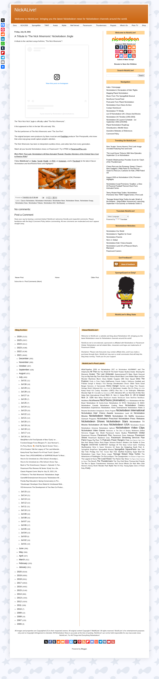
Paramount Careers (113, 251)
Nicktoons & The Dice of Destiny (118, 430)
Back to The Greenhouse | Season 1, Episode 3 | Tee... (40, 465)
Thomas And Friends (137, 461)
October (23, 366)
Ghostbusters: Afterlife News (117, 128)
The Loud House (104, 459)
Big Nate (90, 376)
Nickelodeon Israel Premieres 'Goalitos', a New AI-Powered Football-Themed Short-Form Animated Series (124, 186)
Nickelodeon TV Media (115, 111)
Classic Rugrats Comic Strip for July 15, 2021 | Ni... (39, 471)
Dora (15, 25)
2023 (19, 347)
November (24, 362)
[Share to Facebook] (54, 198)
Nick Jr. (109, 395)
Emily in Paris (95, 381)
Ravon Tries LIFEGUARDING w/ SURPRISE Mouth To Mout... (43, 455)
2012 (19, 601)
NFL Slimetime (116, 393)
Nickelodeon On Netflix (123, 416)
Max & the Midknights (128, 390)
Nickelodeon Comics (135, 405)
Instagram (62, 161)
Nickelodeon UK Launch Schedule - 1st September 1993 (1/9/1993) (121, 121)
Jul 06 (24, 525)
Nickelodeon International (130, 410)
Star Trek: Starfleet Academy (121, 452)
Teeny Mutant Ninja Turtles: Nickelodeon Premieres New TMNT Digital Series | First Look (124, 194)
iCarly (87, 468)
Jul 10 (24, 510)
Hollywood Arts (98, 388)
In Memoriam (116, 388)
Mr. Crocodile (96, 393)
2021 (19, 355)
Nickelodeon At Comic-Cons (97, 403)
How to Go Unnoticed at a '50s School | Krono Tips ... (40, 462)
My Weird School (106, 393)
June (21, 548)
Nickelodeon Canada (89, 405)
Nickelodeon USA (50, 203)
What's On (124, 25)
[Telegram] (2, 57)
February (23, 563)
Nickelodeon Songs (86, 201)
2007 (19, 620)
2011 (19, 605)
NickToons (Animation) (112, 400)
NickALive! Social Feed (115, 99)
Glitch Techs (135, 383)
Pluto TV (135, 25)
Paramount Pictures (88, 435)
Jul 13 (24, 499)
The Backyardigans (107, 456)
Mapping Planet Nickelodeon (117, 93)
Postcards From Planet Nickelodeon (120, 102)
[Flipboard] (2, 53)
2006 (19, 624)
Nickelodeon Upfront (107, 428)
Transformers (101, 463)
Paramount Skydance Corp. (99, 438)
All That (93, 372)
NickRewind (60, 203)
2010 (19, 609)
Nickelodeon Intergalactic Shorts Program (102, 411)
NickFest (133, 398)
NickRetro (85, 400)
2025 (19, 340)
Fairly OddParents (107, 381)
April (21, 556)
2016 (19, 586)
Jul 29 (24, 388)
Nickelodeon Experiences (90, 408)
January (23, 567)
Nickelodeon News (59, 201)
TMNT (46, 25)
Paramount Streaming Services (125, 437)
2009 (19, 613)
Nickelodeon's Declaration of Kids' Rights (122, 90)
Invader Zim (126, 388)
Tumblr (39, 161)
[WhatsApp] (2, 43)
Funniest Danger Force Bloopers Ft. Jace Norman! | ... (40, 443)
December (24, 358)
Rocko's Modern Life (124, 442)
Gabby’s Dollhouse (127, 381)
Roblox (96, 442)
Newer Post (19, 277)
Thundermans (101, 25)
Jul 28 (24, 391)
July (21, 377)
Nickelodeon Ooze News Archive (119, 105)
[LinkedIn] (2, 39)
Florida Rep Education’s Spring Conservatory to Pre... (40, 481)
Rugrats (113, 25)
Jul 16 (24, 436)
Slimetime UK (110, 447)
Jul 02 (24, 540)
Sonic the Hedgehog (124, 447)
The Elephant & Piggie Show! (136, 456)
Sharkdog (141, 445)
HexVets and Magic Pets (129, 386)
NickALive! (25, 9)
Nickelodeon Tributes (36, 203)
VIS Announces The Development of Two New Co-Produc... (42, 487)
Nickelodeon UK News (98, 425)
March (22, 559)
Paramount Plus (104, 435)
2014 (19, 594)
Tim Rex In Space (88, 463)
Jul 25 (24, 403)
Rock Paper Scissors (108, 442)
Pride (127, 440)
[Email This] (47, 198)
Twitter (33, 161)
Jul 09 (24, 514)
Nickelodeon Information (43, 201)
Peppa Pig (91, 440)
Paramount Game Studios (116, 433)
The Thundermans (105, 461)
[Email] (2, 62)
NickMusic (141, 398)
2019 (19, 575)
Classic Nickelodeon (27, 201)
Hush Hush (107, 388)
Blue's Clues (101, 379)
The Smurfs (92, 461)
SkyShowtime (86, 447)
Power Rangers (118, 440)
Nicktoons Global (138, 430)
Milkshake (141, 390)
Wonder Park (103, 466)
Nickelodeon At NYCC (117, 403)
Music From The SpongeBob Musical (120, 96)
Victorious (110, 463)
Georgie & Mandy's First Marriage (100, 383)
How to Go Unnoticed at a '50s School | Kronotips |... (39, 459)
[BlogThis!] (49, 198)
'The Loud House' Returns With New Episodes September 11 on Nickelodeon (124, 154)
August (22, 373)
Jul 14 (24, 495)
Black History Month (112, 376)
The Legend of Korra (89, 459)
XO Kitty (120, 466)
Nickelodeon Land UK (123, 413)
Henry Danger (112, 386)
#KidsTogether (86, 369)
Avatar (55, 25)
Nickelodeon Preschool (107, 419)
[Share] (2, 67)
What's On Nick (130, 463)
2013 (19, 598)
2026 (19, 336)
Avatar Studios (124, 372)
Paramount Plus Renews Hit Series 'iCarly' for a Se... (39, 468)
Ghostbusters (118, 383)
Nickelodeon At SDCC (136, 403)
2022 (19, 351)
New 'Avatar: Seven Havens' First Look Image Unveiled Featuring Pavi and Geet (124, 148)
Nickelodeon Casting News (111, 405)
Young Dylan (128, 466)
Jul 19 (24, 425)
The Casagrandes (121, 456)
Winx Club (141, 463)
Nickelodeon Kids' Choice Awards (119, 243)
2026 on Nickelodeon (101, 369)
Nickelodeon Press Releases (132, 419)
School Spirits (132, 445)
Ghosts (126, 383)
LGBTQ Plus (114, 390)
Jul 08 (24, 517)
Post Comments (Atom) (33, 281)
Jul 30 (24, 384)
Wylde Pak (113, 466)
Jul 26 (24, 399)
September (24, 369)
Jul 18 (24, 429)
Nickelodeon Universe (89, 428)
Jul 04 (24, 532)
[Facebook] (2, 25)
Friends (117, 381)
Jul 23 (24, 410)
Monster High (86, 393)
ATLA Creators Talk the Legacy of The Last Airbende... (40, 449)
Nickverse (84, 433)
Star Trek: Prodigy (88, 452)
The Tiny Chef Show (121, 461)
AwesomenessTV (121, 374)
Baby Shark (133, 374)
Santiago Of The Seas (118, 445)
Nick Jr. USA (87, 397)
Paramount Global (136, 433)
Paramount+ (87, 25)
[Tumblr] (2, 48)
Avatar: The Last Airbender (101, 374)
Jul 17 (24, 433)
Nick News (99, 398)
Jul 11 (24, 506)
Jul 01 (24, 544)
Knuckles (104, 390)
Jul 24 (24, 407)
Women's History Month (89, 466)
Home (57, 277)
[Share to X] (51, 198)
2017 (19, 583)
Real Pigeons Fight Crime (137, 440)
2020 (19, 571)
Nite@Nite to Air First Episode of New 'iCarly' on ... (38, 440)
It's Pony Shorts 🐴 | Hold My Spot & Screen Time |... (39, 446)
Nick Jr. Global (112, 240)
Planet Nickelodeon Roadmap (117, 125)
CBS (122, 379)
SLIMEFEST (103, 445)
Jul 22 (24, 414)
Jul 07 (24, 521)
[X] (2, 20)
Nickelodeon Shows (72, 201)
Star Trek (141, 449)
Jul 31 (24, 380)
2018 (19, 579)
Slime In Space (98, 447)
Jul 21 (24, 418)
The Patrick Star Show (120, 459)
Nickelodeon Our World (115, 231)
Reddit (45, 161)
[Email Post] (43, 197)
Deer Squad (130, 379)
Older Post (95, 277)
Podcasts (106, 440)
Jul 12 (24, 503)
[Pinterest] (2, 29)
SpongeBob (36, 25)
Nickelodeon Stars (21, 203)
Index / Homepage (113, 87)
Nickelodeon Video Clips (130, 427)
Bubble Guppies (113, 379)
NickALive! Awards (110, 398)
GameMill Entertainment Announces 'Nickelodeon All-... (40, 478)
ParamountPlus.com (78, 149)
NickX (127, 400)
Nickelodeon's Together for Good (118, 234)
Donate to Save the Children (125, 64)
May (21, 552)
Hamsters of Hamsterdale (96, 386)
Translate (123, 219)
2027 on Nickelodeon (119, 369)
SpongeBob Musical (106, 449)
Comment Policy (112, 134)
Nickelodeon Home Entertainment (114, 408)
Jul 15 (24, 491)
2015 (19, 590)
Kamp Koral (86, 390)
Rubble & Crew (139, 442)
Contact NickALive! (113, 108)
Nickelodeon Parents (114, 237)
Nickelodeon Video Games (93, 430)
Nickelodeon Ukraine (137, 425)
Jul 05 (24, 529)
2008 (19, 616)
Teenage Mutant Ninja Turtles (126, 454)
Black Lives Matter (127, 376)
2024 (19, 344)
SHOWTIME (93, 445)
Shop (144, 25)
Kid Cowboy (95, 390)
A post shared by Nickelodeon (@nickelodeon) (57, 114)
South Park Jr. (139, 447)
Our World (100, 433)
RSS (53, 161)
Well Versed (74, 25)
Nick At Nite (136, 393)
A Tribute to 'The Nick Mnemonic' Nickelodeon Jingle (39, 474)
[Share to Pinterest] (56, 198)
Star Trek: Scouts (102, 452)
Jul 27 (24, 395)
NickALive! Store (124, 398)
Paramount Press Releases (123, 435)
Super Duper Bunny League (101, 454)
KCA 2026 (24, 25)
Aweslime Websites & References (119, 131)
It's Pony (134, 388)
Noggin (92, 433)
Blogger (84, 649)
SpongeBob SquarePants (125, 449)
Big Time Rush (99, 376)
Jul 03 (24, 536)
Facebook (76, 161)
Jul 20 (24, 421)
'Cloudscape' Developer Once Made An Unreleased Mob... (41, 484)
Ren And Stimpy (87, 442)
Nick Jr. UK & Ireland (135, 395)
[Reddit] (2, 34)
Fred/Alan (64, 136)
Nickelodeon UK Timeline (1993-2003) (120, 117)
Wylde (64, 25)
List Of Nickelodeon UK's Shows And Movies (123, 114)
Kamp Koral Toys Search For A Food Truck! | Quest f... (40, 452)
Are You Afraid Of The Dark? (108, 372)
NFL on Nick (127, 393)
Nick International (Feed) (95, 395)
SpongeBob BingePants (89, 449)
